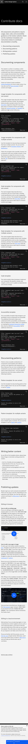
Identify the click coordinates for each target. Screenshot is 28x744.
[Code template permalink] (12, 276)
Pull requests (6, 607)
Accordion (3, 105)
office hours (16, 496)
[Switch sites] (26, 1)
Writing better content (10, 51)
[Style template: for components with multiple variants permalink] (13, 233)
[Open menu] (1, 1)
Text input (17, 243)
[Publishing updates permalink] (19, 487)
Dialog (13, 422)
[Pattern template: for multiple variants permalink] (2, 415)
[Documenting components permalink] (2, 65)
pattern (11, 558)
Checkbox (19, 108)
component (4, 558)
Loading (19, 422)
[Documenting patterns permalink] (22, 358)
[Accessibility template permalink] (16, 312)
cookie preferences (5, 735)
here (2, 547)
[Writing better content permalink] (22, 451)
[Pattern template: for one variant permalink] (23, 380)
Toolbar (8, 387)
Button (19, 146)
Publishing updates (9, 54)
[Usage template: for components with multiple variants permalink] (13, 139)
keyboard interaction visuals (16, 324)
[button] (14, 533)
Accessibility (17, 326)
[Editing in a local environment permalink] (21, 618)
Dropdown (14, 146)
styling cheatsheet (6, 84)
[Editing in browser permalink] (14, 504)
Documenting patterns (10, 49)
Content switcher (11, 108)
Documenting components (11, 46)
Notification (4, 148)
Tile (6, 158)
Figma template (14, 86)
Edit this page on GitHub (6, 654)
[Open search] (23, 1)
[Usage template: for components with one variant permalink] (9, 96)
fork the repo (4, 636)
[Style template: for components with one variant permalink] (9, 188)
